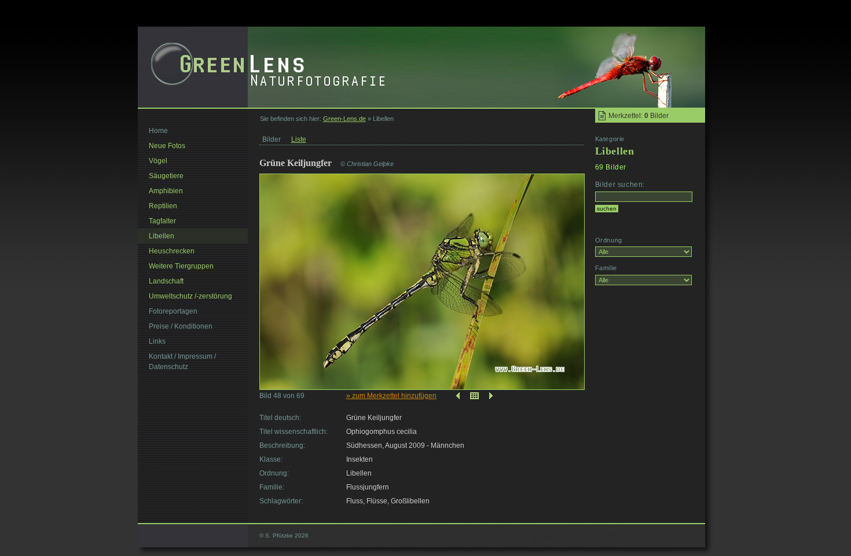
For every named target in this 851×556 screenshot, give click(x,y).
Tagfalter (162, 221)
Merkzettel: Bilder (638, 116)
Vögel (158, 161)
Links (157, 341)
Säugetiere (166, 176)
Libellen (161, 236)
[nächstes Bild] (492, 396)
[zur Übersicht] (474, 396)
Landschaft (166, 281)
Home (158, 131)
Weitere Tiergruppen (181, 266)
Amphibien (166, 191)
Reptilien (163, 206)
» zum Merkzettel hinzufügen (391, 396)
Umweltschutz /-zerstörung (190, 296)
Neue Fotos (167, 146)
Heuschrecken (172, 251)
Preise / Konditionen (180, 326)
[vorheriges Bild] (457, 396)
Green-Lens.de (344, 118)
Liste (298, 139)
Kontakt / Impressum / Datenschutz (182, 361)
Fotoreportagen (173, 311)
